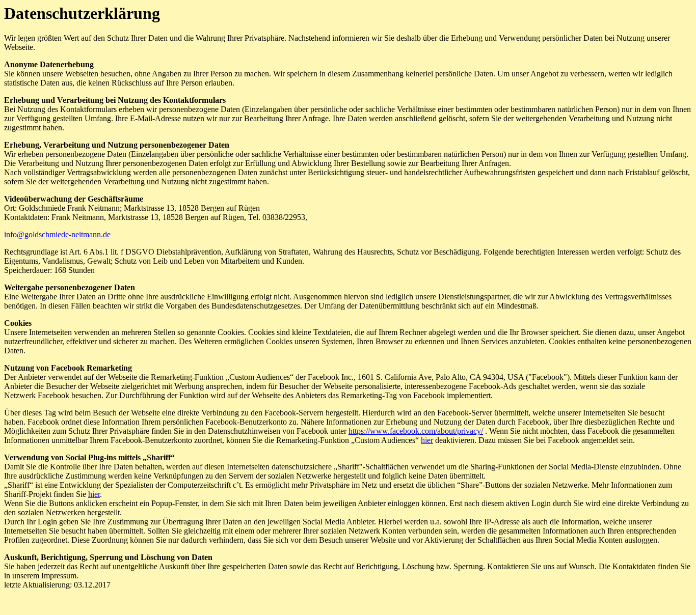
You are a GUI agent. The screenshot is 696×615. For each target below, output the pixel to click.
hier (427, 440)
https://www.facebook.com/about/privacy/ (416, 431)
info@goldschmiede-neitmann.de (57, 234)
